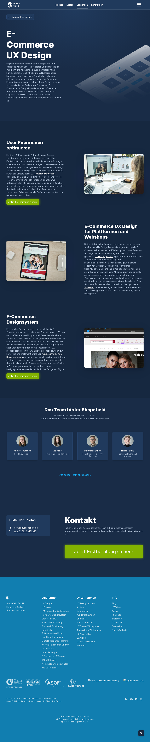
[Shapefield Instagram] (141, 699)
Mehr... (91, 719)
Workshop (89, 287)
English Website (119, 630)
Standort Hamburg (15, 610)
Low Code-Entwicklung (53, 637)
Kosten (70, 5)
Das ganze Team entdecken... (75, 474)
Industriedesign (49, 652)
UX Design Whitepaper (88, 626)
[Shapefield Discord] (136, 699)
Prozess (59, 5)
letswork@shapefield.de (26, 527)
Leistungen (82, 5)
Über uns (81, 618)
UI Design (46, 607)
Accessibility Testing (52, 622)
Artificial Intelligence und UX (55, 644)
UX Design (47, 603)
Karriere (81, 645)
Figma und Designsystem (54, 615)
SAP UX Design (49, 660)
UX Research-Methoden (42, 173)
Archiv (115, 611)
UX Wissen (117, 607)
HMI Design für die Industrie (55, 611)
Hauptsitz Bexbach (15, 607)
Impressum (117, 618)
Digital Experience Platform (55, 641)
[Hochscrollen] (134, 733)
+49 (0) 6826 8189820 (25, 531)
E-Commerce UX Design (53, 656)
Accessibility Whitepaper (89, 630)
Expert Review (49, 618)
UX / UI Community (86, 641)
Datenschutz (118, 622)
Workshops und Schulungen (55, 664)
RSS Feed (116, 615)
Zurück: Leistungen (22, 17)
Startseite (117, 626)
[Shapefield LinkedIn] (126, 699)
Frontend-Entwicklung (52, 626)
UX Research (48, 648)
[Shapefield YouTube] (131, 699)
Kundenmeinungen (86, 615)
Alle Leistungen (49, 667)
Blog (114, 603)
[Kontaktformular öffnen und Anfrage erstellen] (141, 733)
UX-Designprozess (104, 256)
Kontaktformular (84, 622)
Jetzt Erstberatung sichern (23, 202)
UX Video (81, 638)
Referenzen (97, 5)
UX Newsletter (84, 634)
